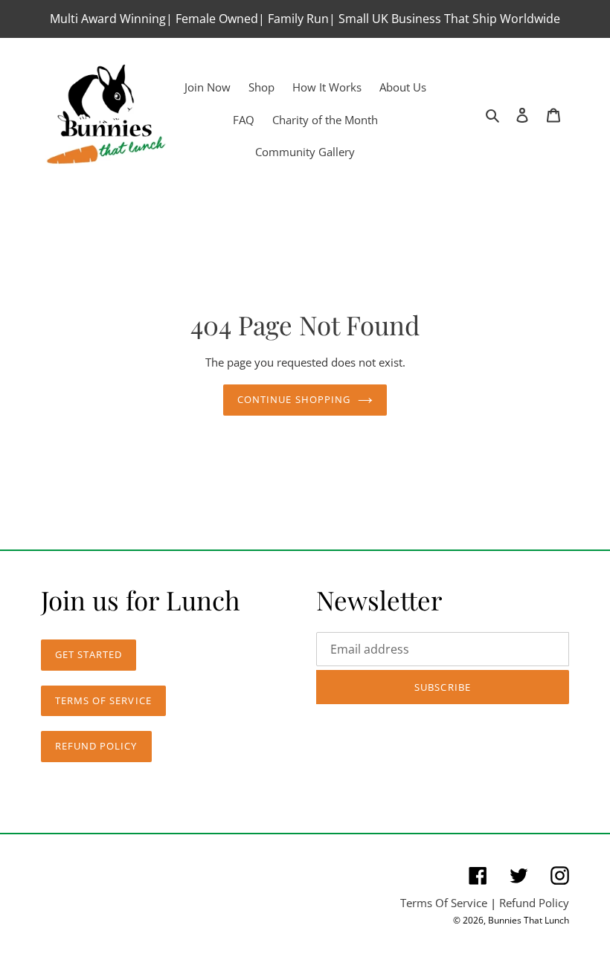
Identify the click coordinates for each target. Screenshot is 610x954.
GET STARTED (88, 654)
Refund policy (96, 745)
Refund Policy (534, 902)
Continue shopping (293, 399)
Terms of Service (103, 700)
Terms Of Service (443, 902)
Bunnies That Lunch (528, 920)
